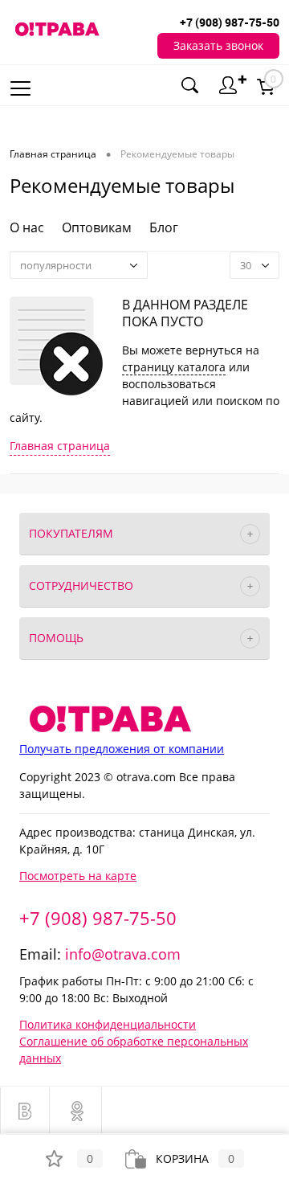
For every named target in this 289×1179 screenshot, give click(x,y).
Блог (163, 227)
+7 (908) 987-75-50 (98, 918)
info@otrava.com (123, 954)
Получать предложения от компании (121, 748)
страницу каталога (174, 367)
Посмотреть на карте (77, 875)
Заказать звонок (218, 45)
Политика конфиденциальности (107, 1024)
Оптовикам (97, 227)
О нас (27, 227)
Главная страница (60, 445)
